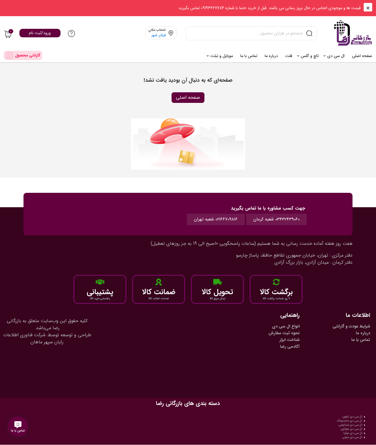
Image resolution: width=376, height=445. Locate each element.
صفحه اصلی (188, 97)
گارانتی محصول (27, 55)
